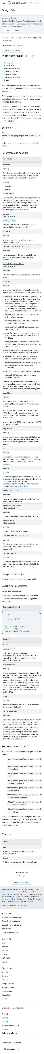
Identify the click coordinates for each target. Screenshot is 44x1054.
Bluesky (5, 947)
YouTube (5, 962)
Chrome (5, 976)
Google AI (5, 1029)
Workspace (24, 3)
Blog (3, 943)
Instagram (6, 950)
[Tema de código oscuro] (40, 613)
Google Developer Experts (11, 925)
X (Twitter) (6, 958)
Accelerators (6, 929)
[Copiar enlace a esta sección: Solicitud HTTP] (19, 128)
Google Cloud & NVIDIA (10, 933)
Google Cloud (7, 991)
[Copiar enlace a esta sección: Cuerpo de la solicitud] (27, 574)
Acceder (38, 3)
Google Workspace (22, 38)
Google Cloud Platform (10, 1025)
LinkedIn (5, 954)
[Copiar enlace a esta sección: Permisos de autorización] (31, 746)
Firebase (5, 980)
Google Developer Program (12, 917)
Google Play (6, 995)
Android (5, 972)
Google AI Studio (8, 984)
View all (5, 999)
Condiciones (6, 1043)
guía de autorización (10, 825)
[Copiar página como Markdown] (33, 56)
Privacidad (17, 1043)
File (17, 619)
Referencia (8, 40)
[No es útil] (22, 45)
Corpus (12, 220)
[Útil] (19, 45)
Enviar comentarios (12, 50)
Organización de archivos (19, 210)
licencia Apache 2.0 (11, 897)
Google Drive (9, 10)
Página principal (7, 38)
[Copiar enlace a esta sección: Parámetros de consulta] (30, 153)
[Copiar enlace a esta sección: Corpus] (13, 834)
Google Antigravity (8, 987)
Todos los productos (9, 1033)
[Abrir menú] (3, 3)
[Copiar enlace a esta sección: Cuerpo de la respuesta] (29, 586)
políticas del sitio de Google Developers (24, 899)
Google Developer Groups (11, 921)
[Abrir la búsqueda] (31, 2)
